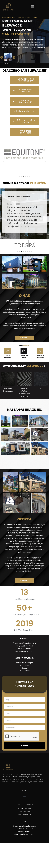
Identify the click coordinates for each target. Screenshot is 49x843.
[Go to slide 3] (9, 63)
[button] (33, 7)
